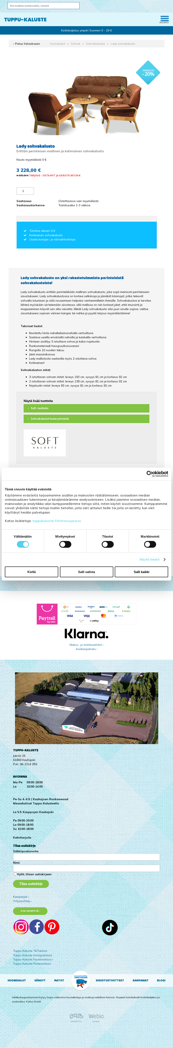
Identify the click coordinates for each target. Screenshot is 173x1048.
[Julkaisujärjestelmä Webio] (95, 1021)
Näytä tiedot (149, 559)
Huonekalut (57, 43)
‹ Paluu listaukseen (26, 43)
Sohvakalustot (95, 43)
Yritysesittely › (22, 901)
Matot (59, 980)
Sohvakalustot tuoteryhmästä (50, 418)
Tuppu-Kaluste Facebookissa (32, 959)
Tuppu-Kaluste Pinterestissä (32, 963)
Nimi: (16, 862)
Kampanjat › (21, 896)
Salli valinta (86, 572)
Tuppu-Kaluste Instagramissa (32, 955)
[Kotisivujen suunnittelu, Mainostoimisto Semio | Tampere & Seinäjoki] (78, 1021)
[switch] (65, 544)
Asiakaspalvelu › (86, 649)
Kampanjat (141, 980)
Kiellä (31, 572)
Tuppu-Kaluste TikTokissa (30, 950)
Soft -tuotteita (39, 408)
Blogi (161, 980)
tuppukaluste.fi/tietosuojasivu (56, 521)
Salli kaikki (141, 572)
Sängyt (40, 980)
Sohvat (75, 43)
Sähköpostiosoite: (26, 851)
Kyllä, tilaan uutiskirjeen (34, 874)
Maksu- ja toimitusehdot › (87, 644)
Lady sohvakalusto (123, 43)
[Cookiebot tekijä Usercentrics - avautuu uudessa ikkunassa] (149, 474)
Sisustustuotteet (110, 980)
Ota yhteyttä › (30, 911)
